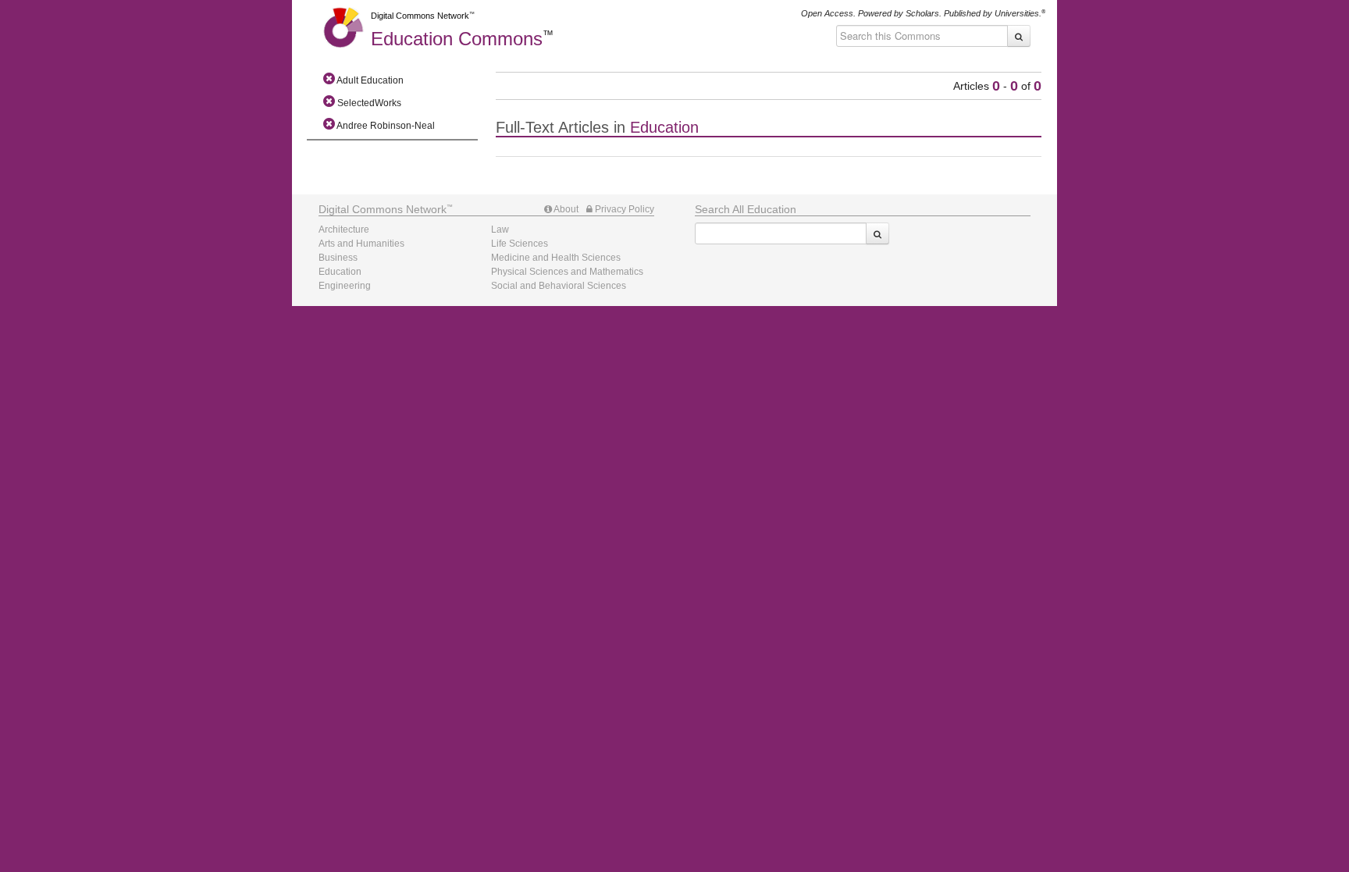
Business (338, 257)
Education (457, 38)
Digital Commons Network (420, 15)
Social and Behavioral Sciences (558, 285)
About (565, 209)
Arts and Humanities (361, 243)
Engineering (345, 285)
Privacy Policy (623, 209)
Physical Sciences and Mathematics (567, 271)
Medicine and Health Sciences (556, 257)
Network (383, 209)
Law (500, 229)
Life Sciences (519, 243)
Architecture (344, 229)
